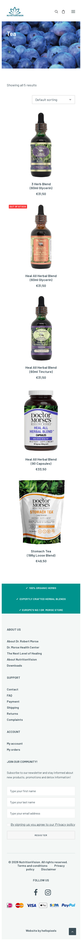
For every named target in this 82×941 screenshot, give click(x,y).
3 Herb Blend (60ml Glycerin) (41, 186)
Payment (13, 701)
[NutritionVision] (15, 11)
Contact (12, 689)
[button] (73, 11)
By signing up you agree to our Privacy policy (43, 824)
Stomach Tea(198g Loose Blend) (41, 553)
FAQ (9, 695)
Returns (12, 713)
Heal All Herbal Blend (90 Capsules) (41, 461)
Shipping (13, 707)
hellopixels (49, 930)
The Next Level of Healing (24, 653)
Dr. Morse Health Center (23, 647)
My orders (13, 749)
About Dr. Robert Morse (23, 641)
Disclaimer (48, 869)
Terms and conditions (32, 865)
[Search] (54, 11)
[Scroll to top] (72, 931)
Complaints (15, 719)
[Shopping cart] (61, 11)
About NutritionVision (22, 659)
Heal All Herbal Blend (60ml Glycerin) (41, 278)
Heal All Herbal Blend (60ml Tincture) (41, 369)
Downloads (14, 665)
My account (15, 743)
